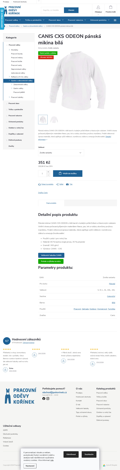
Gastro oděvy (18, 88)
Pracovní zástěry (17, 97)
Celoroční (111, 296)
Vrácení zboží (8, 442)
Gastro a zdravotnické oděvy (21, 81)
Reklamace (7, 438)
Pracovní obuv (14, 103)
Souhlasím (89, 454)
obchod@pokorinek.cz (54, 392)
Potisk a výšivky (82, 416)
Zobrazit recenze (28, 343)
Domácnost (102, 309)
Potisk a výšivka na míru (51, 261)
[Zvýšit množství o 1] (48, 172)
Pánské (112, 284)
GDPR (5, 430)
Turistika (111, 309)
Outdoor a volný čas (16, 128)
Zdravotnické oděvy (20, 84)
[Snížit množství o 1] (48, 175)
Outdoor (93, 309)
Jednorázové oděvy (18, 73)
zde (52, 460)
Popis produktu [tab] (51, 203)
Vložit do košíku (70, 173)
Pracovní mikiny (17, 58)
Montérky (14, 50)
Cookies (6, 446)
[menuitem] (13, 20)
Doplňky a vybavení (16, 134)
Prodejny (6, 2)
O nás (78, 404)
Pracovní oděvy (14, 45)
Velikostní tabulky (82, 408)
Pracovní (77, 309)
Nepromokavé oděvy (18, 69)
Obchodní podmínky (10, 434)
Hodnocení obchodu (20, 2)
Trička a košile (101, 397)
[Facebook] (43, 399)
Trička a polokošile (16, 109)
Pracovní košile (16, 61)
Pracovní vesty (16, 65)
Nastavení (30, 466)
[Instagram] (47, 399)
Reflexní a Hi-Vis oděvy (19, 77)
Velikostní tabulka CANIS (51, 255)
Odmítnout (71, 454)
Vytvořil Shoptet (111, 465)
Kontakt (79, 401)
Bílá (113, 302)
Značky (11, 146)
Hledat (71, 10)
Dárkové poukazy (15, 140)
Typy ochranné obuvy (84, 412)
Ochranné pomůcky (16, 122)
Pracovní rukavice (15, 116)
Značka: (43, 193)
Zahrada (85, 309)
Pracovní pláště (19, 92)
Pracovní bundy (16, 54)
